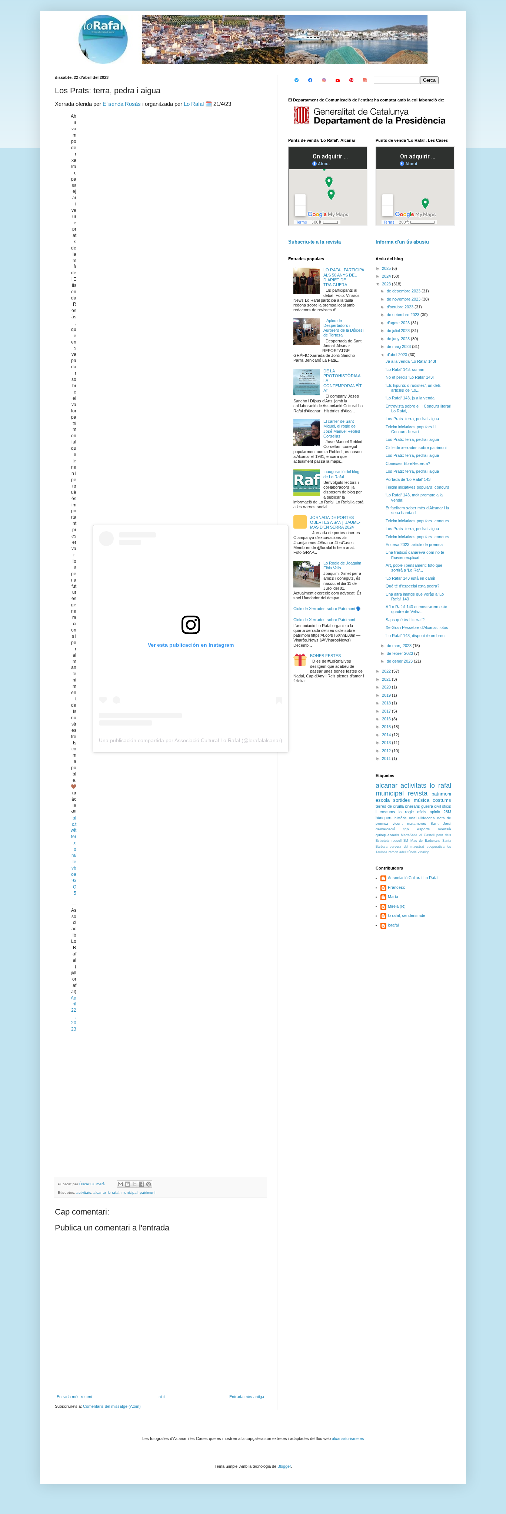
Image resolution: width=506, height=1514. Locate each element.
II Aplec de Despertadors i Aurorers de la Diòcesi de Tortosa (343, 328)
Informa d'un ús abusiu (402, 242)
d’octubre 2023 (401, 307)
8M (405, 841)
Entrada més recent (74, 1396)
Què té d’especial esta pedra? (412, 586)
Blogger (284, 1466)
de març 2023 (400, 645)
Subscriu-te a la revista (314, 242)
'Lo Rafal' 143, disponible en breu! (416, 635)
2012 (387, 750)
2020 (387, 687)
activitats (83, 1192)
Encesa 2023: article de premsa (414, 544)
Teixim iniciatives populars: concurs (417, 487)
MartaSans (409, 835)
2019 (387, 695)
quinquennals (387, 835)
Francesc (396, 887)
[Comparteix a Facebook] (141, 1184)
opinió (435, 812)
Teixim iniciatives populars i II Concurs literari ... (411, 429)
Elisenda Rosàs (122, 104)
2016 (387, 719)
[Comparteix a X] (134, 1184)
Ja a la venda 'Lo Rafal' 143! (411, 361)
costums (442, 800)
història (401, 818)
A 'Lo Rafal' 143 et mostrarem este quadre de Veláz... (416, 609)
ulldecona (426, 818)
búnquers (384, 817)
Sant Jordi (440, 823)
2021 (387, 679)
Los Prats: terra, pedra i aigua (412, 418)
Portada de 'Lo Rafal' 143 (408, 479)
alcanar (99, 1192)
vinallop (423, 852)
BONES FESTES (325, 655)
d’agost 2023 (399, 323)
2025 (387, 268)
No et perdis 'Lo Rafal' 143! (410, 377)
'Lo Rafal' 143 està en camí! (410, 578)
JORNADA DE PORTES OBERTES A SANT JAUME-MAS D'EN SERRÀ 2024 (335, 522)
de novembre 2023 (404, 299)
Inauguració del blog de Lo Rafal (341, 474)
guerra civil (431, 806)
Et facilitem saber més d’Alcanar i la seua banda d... (417, 510)
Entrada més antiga (246, 1396)
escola (383, 800)
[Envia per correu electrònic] (120, 1184)
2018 (387, 703)
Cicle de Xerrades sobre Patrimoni (324, 619)
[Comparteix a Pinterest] (148, 1184)
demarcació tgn (392, 829)
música (421, 800)
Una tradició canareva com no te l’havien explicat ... (415, 554)
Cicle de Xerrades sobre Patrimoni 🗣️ (327, 608)
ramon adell (397, 852)
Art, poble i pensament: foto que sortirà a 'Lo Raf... (414, 567)
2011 (387, 758)
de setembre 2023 (403, 314)
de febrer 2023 (400, 653)
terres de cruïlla (390, 806)
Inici (160, 1396)
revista (417, 793)
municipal (129, 1192)
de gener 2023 (400, 661)
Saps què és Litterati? (405, 619)
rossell (397, 841)
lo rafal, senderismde (406, 915)
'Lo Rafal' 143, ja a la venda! (411, 398)
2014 (387, 735)
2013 (387, 742)
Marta (393, 896)
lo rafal (113, 1192)
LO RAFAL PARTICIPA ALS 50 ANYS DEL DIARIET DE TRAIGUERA (343, 277)
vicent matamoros (409, 823)
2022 (387, 671)
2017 (387, 711)
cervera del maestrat (407, 846)
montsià (444, 829)
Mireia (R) (397, 906)
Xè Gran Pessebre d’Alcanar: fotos (417, 627)
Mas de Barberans (425, 841)
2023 (387, 284)
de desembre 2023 (404, 291)
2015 (387, 726)
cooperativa (436, 846)
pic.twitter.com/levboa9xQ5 (73, 855)
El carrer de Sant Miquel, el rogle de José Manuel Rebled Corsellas (341, 428)
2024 (387, 276)
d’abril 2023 (397, 354)
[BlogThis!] (127, 1184)
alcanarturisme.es (348, 1438)
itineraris (412, 806)
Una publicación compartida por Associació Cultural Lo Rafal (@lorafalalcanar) (190, 740)
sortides (401, 800)
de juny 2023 (399, 338)
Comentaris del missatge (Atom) (112, 1406)
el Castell (427, 835)
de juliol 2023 (399, 330)
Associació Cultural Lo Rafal (413, 877)
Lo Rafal (194, 104)
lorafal (393, 925)
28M (447, 812)
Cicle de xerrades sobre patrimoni (416, 447)
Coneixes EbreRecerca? (408, 463)
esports (423, 829)
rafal (412, 818)
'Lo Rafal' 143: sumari (405, 369)
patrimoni (147, 1192)
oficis (421, 812)
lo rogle (406, 812)
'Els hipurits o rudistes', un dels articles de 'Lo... (413, 387)
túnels (412, 852)
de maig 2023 (399, 346)
